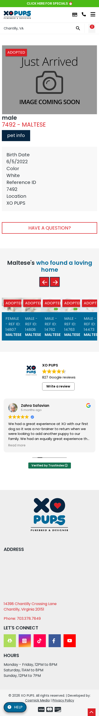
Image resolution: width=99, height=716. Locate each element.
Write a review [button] (58, 386)
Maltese (13, 334)
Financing (74, 14)
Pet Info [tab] (16, 135)
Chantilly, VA (13, 28)
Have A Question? (49, 228)
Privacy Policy (63, 700)
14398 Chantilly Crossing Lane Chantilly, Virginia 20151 (30, 606)
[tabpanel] (49, 179)
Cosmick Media (37, 700)
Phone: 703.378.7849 (22, 618)
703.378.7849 (84, 14)
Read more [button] (17, 445)
